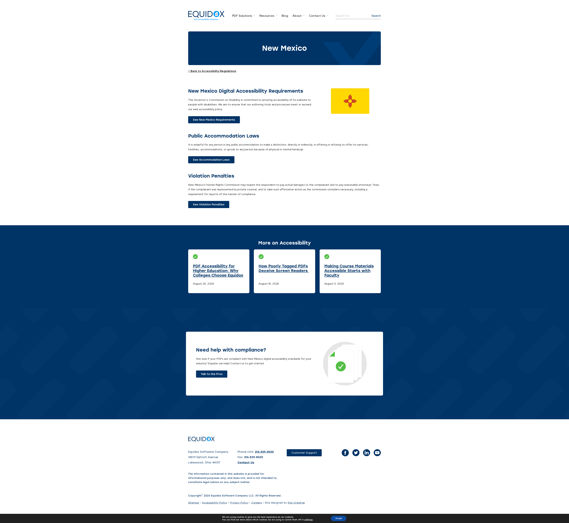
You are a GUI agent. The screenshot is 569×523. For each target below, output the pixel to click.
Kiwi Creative (296, 502)
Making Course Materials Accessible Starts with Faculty (349, 271)
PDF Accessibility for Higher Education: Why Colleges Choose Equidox (218, 271)
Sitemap (193, 502)
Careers (256, 502)
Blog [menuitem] (285, 15)
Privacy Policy (239, 502)
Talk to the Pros (212, 374)
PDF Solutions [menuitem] (242, 15)
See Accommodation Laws (213, 160)
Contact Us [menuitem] (317, 15)
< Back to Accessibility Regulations (212, 71)
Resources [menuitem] (266, 15)
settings (308, 519)
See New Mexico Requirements (216, 120)
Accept (338, 518)
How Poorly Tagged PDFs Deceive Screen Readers (284, 268)
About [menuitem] (297, 15)
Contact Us (246, 462)
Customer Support (306, 453)
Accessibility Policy (214, 502)
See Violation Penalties (211, 205)
